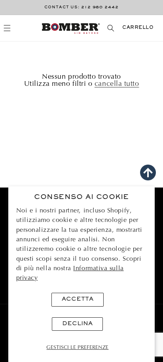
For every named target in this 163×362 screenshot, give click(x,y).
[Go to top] (148, 172)
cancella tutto (117, 84)
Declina (77, 323)
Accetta (77, 299)
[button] (7, 28)
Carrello (138, 28)
